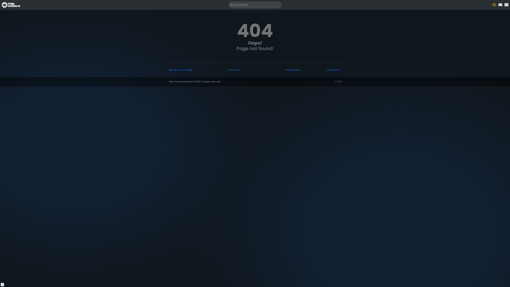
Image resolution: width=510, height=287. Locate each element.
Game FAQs (333, 69)
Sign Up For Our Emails (180, 69)
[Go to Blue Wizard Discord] (500, 5)
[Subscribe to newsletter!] (506, 5)
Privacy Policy (293, 69)
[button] (494, 5)
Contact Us (233, 69)
